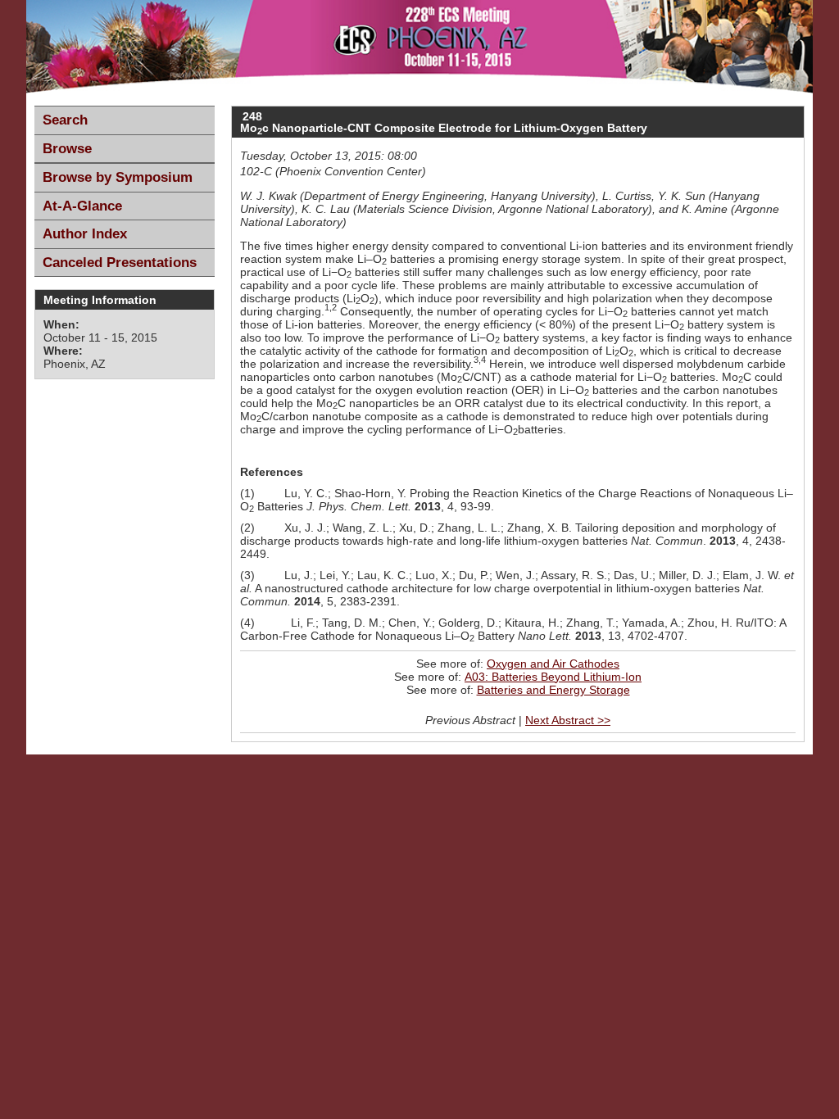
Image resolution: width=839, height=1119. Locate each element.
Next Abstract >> (567, 720)
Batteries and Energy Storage (553, 689)
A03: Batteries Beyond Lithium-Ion (553, 676)
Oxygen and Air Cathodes (553, 663)
